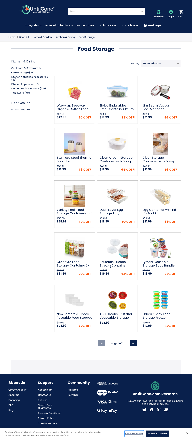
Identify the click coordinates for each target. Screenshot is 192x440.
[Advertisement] (96, 366)
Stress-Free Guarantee (45, 406)
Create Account (17, 389)
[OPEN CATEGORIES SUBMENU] (40, 25)
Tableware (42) (20, 93)
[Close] (187, 433)
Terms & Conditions (49, 413)
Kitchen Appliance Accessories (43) (29, 78)
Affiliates (73, 389)
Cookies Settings (47, 423)
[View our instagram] (159, 409)
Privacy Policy (46, 418)
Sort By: (135, 63)
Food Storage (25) (22, 72)
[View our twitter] (144, 409)
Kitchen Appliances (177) (26, 84)
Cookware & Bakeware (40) (27, 68)
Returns (42, 400)
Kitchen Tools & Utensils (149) (28, 88)
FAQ (10, 405)
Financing (14, 400)
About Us (13, 395)
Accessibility (45, 389)
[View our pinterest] (151, 409)
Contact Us (44, 395)
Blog (11, 410)
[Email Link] (166, 409)
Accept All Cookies (157, 433)
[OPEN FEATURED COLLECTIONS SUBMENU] (72, 25)
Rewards (73, 395)
